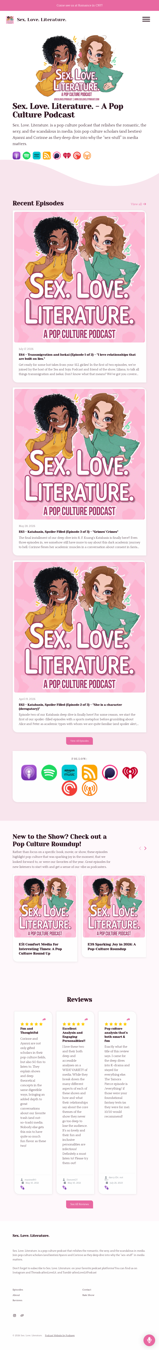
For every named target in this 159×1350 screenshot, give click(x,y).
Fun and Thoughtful (29, 1030)
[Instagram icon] (14, 1315)
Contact (86, 1289)
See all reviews (79, 1204)
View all (137, 204)
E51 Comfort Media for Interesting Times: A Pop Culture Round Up (40, 948)
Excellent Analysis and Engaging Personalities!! (73, 1034)
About (16, 1295)
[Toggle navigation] (146, 20)
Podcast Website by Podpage (60, 1335)
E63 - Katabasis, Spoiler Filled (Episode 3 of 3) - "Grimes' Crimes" (68, 532)
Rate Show (88, 1295)
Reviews (17, 1300)
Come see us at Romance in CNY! (80, 5)
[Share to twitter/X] (44, 1019)
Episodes (18, 1289)
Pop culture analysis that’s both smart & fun (116, 1034)
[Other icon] (22, 1315)
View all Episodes (79, 740)
